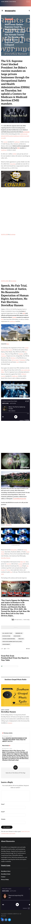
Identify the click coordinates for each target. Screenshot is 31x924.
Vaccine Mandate (6, 644)
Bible (21, 562)
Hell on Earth (15, 360)
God (7, 564)
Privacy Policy (5, 879)
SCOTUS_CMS (4, 234)
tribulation (21, 638)
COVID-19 (23, 374)
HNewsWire (9, 525)
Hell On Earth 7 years (7, 633)
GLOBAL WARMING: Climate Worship (8, 1)
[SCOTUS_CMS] (15, 211)
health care (15, 376)
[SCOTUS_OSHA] (15, 257)
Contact (3, 877)
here (8, 344)
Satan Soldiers (9, 19)
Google (3, 570)
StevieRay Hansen (10, 47)
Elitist (2, 372)
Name (3, 804)
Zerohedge (12, 234)
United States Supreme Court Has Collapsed (12, 641)
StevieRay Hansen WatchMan (9, 638)
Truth (2, 552)
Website (3, 819)
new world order (25, 370)
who (2, 319)
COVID (14, 154)
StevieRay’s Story (5, 871)
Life (17, 362)
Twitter (8, 570)
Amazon (10, 723)
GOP (24, 313)
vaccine (5, 142)
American (3, 356)
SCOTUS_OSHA (5, 281)
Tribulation (22, 360)
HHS (18, 148)
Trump (25, 550)
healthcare (17, 142)
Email (3, 811)
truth (2, 574)
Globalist (20, 354)
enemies (20, 564)
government (26, 132)
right (2, 370)
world (20, 566)
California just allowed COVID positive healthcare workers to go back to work (15, 136)
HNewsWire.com (19, 633)
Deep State (12, 164)
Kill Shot (13, 358)
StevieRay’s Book (5, 874)
